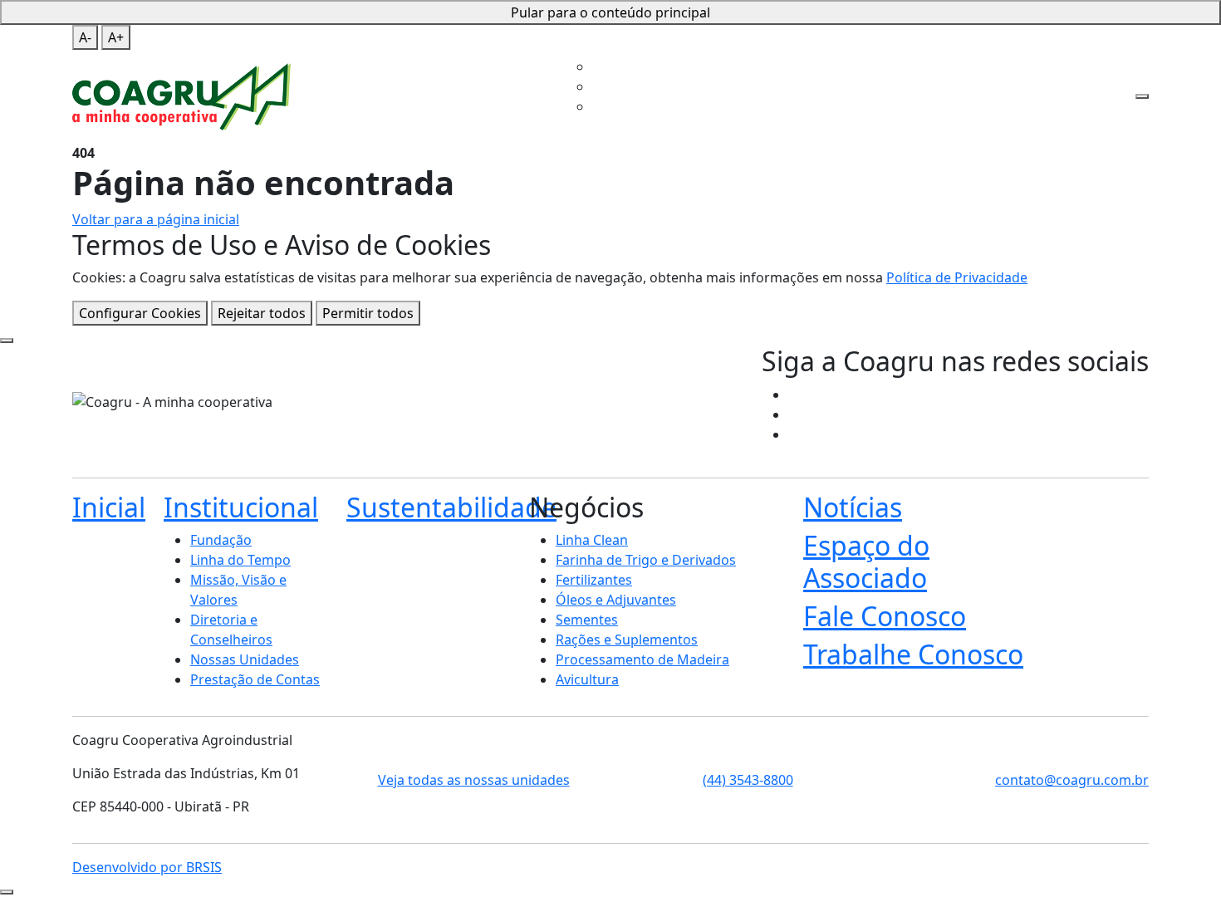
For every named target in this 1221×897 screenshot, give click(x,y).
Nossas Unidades (244, 659)
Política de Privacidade (956, 277)
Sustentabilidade (633, 43)
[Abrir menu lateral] (1142, 96)
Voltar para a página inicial (155, 219)
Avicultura (587, 679)
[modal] (6, 340)
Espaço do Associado (824, 43)
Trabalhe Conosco (592, 86)
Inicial (471, 43)
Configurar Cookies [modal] (140, 313)
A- (85, 37)
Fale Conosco (931, 43)
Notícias (852, 507)
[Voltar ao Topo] (6, 892)
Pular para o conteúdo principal (610, 12)
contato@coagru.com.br (1072, 780)
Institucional (530, 43)
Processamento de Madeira (642, 659)
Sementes (587, 619)
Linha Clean (592, 540)
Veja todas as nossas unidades (474, 780)
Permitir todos (368, 313)
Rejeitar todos (262, 313)
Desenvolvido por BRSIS (147, 867)
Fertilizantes (594, 580)
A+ (116, 37)
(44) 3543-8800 (748, 780)
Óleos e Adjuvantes (616, 600)
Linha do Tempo (240, 560)
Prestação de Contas (255, 679)
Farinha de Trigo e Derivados (646, 560)
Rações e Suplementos (627, 639)
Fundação (221, 540)
